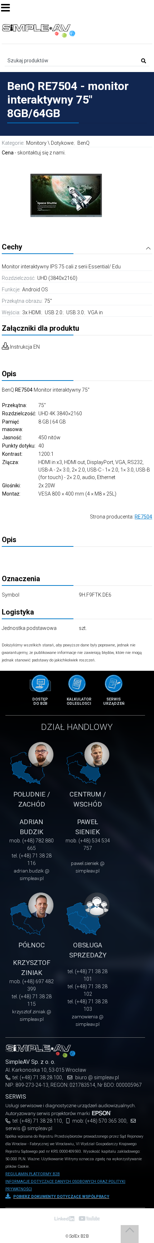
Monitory (36, 143)
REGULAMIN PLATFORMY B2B (32, 1174)
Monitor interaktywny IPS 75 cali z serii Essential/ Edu (61, 266)
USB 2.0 (54, 312)
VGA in (95, 312)
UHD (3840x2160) (57, 278)
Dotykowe (62, 143)
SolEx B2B (79, 1236)
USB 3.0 (75, 312)
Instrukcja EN (25, 347)
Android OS (35, 289)
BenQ (83, 143)
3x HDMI (32, 312)
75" (48, 301)
